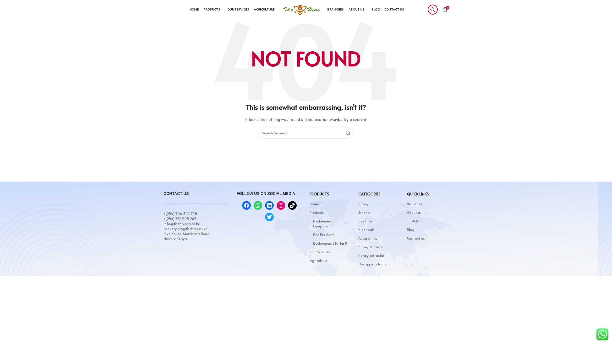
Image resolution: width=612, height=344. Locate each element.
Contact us (416, 238)
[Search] (432, 9)
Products (317, 212)
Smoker (364, 212)
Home (314, 203)
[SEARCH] (348, 133)
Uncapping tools (372, 263)
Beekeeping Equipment (323, 223)
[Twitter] (269, 217)
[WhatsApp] (258, 205)
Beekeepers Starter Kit (331, 243)
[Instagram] (281, 205)
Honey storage (370, 246)
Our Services (320, 251)
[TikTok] (292, 205)
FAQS (414, 220)
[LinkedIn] (269, 205)
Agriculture (319, 260)
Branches (414, 203)
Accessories (367, 238)
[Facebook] (246, 205)
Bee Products (323, 234)
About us (414, 212)
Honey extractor (371, 255)
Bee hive (365, 220)
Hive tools (366, 229)
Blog (411, 229)
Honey (363, 203)
